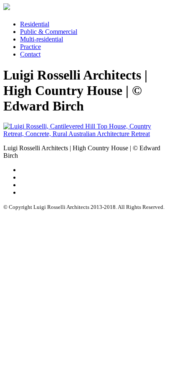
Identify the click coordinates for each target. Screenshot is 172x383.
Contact (30, 54)
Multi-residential (41, 39)
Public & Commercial (48, 31)
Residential (34, 24)
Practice (30, 46)
